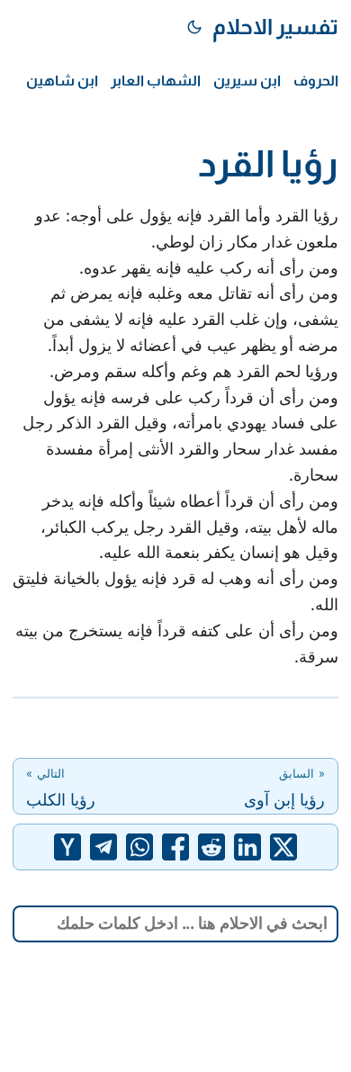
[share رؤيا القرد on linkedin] (247, 846)
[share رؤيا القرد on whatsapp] (139, 846)
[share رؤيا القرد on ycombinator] (67, 846)
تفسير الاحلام (275, 26)
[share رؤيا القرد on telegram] (103, 846)
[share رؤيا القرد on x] (283, 846)
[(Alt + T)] (194, 27)
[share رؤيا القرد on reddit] (211, 846)
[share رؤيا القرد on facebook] (175, 846)
